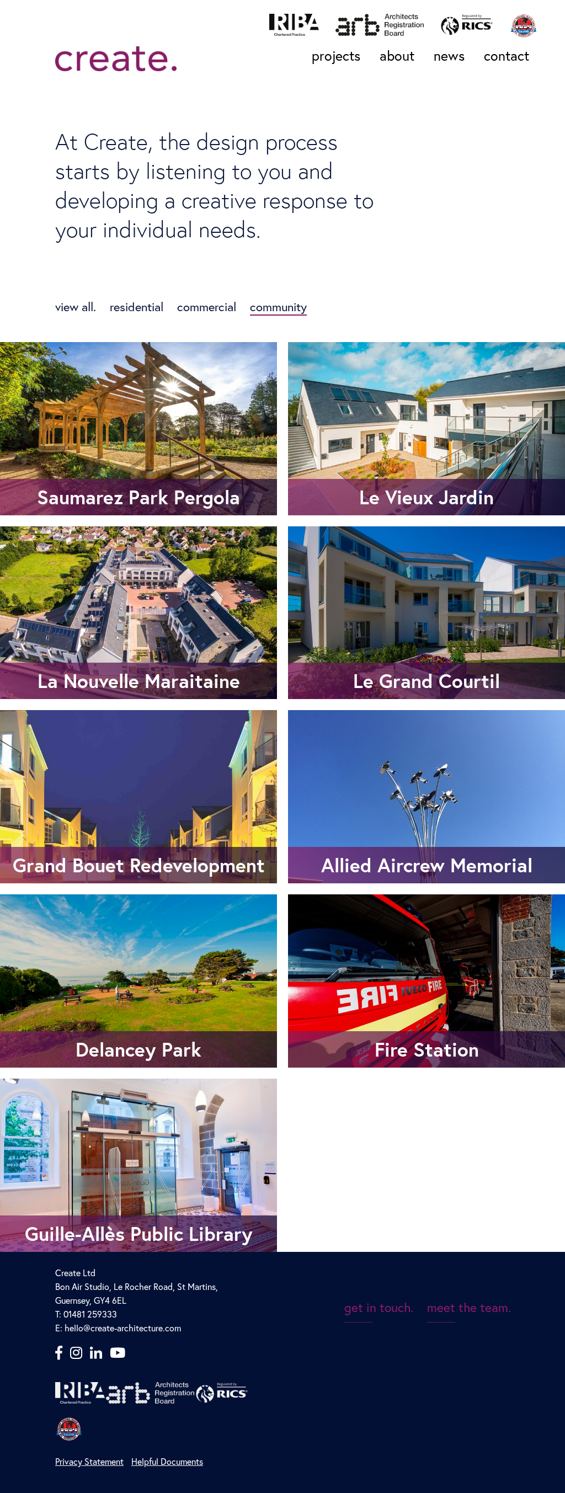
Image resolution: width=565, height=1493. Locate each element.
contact (506, 55)
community (278, 306)
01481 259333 (89, 1314)
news (449, 55)
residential (136, 306)
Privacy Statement (89, 1461)
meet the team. (469, 1307)
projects (336, 55)
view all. (75, 306)
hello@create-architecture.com (123, 1328)
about (397, 55)
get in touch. (378, 1307)
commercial (206, 306)
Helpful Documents (167, 1461)
